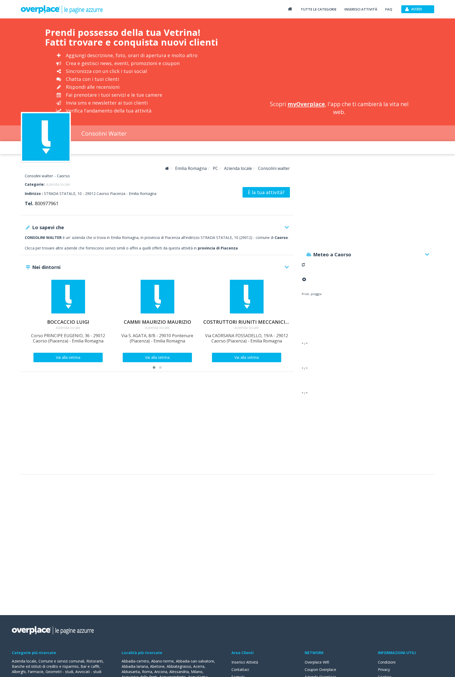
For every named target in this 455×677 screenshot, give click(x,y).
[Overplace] (167, 168)
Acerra (198, 666)
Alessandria (179, 671)
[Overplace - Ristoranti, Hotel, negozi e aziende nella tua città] (62, 9)
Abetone (157, 666)
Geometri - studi (59, 671)
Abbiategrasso (179, 666)
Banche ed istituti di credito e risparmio (45, 666)
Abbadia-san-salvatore (195, 661)
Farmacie (35, 671)
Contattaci (240, 669)
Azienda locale (58, 184)
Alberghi (19, 671)
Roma (147, 671)
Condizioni (386, 662)
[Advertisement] (339, 60)
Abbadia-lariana (135, 666)
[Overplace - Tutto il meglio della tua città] (290, 9)
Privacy (384, 669)
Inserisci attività (360, 9)
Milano (196, 671)
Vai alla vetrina (68, 357)
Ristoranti (94, 661)
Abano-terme (162, 661)
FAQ (388, 9)
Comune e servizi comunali (61, 661)
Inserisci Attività (244, 662)
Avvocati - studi (88, 671)
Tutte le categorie (319, 9)
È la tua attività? (266, 192)
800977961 (46, 203)
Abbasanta (131, 671)
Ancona (160, 671)
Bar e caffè (90, 666)
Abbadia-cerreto (135, 661)
